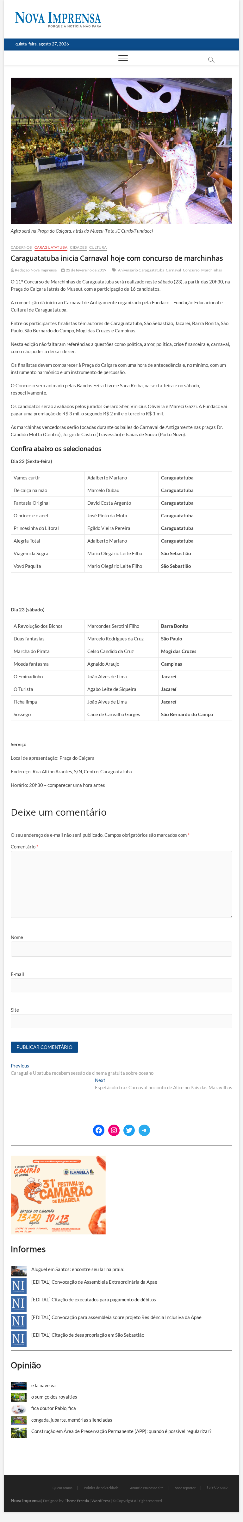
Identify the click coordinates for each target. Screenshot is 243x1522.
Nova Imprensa (25, 1500)
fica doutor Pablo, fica (53, 1408)
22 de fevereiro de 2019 (85, 270)
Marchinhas (211, 270)
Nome (17, 937)
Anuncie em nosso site (147, 1488)
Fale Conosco (217, 1487)
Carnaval (173, 270)
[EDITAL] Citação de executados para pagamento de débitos (93, 1299)
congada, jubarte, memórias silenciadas (71, 1420)
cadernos (21, 247)
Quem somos (62, 1488)
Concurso (191, 270)
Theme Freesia (77, 1500)
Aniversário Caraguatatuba (141, 270)
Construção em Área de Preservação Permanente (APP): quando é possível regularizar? (121, 1431)
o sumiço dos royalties (54, 1397)
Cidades (78, 247)
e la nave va (43, 1385)
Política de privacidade (101, 1488)
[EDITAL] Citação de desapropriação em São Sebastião (87, 1335)
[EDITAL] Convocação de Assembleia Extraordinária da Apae (94, 1282)
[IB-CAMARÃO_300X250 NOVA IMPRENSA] (58, 1159)
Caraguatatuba (51, 247)
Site (15, 1010)
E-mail (17, 974)
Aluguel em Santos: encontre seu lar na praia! (78, 1269)
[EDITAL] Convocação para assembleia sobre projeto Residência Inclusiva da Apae (116, 1317)
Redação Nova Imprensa (35, 270)
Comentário (24, 846)
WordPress (100, 1500)
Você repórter (185, 1488)
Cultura (98, 247)
